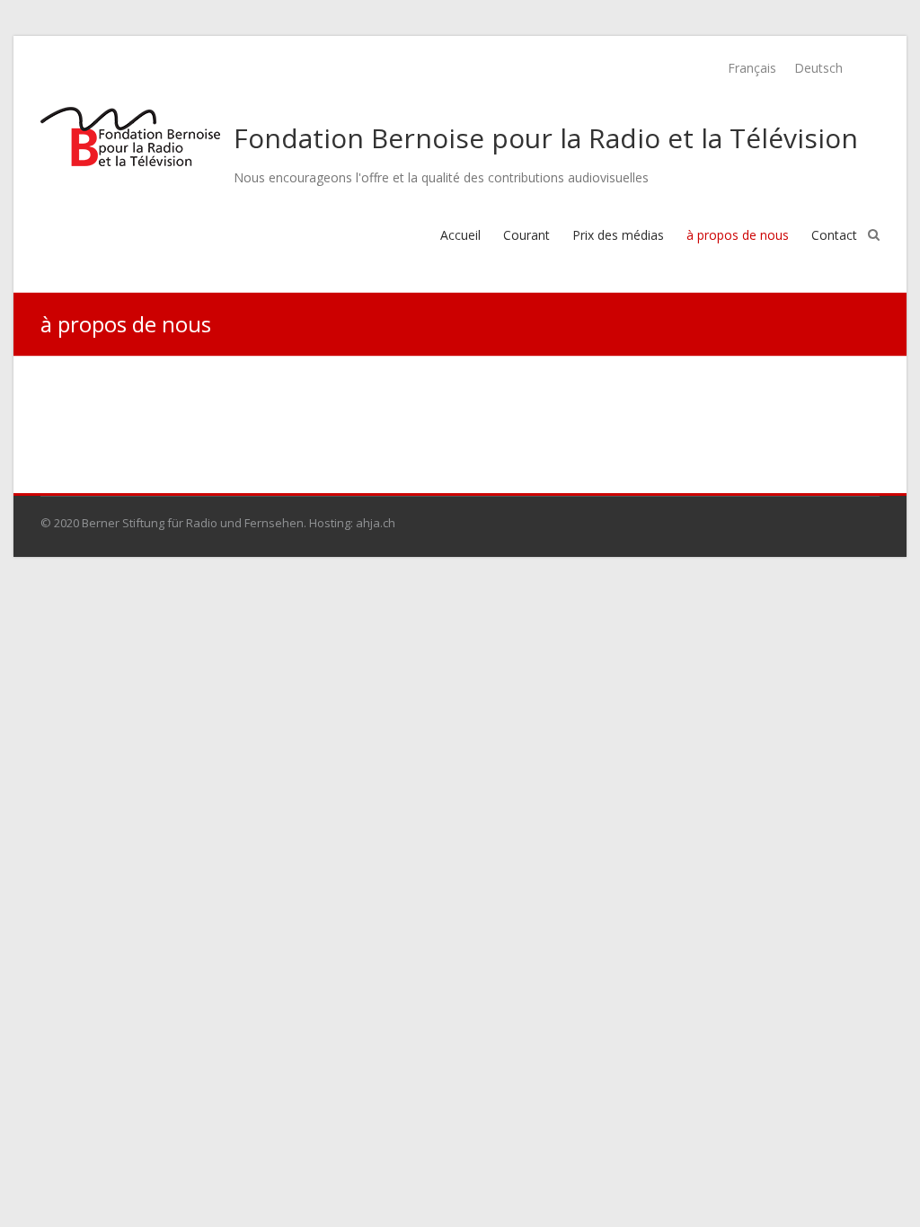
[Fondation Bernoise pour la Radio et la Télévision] (130, 136)
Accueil (460, 234)
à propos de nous (737, 234)
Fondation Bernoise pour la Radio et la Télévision (546, 137)
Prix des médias (618, 234)
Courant (526, 234)
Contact (834, 234)
